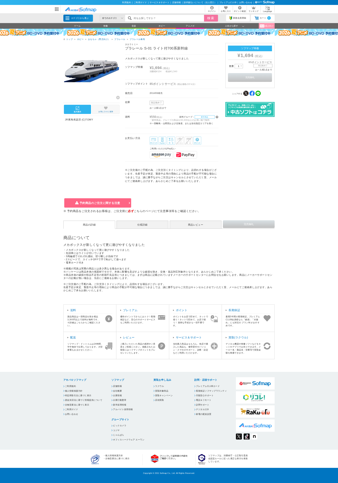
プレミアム (130, 310)
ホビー (162, 26)
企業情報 (117, 395)
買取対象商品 (161, 391)
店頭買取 (159, 400)
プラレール (119, 39)
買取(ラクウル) (238, 337)
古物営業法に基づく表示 (77, 405)
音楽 (134, 26)
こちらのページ (144, 211)
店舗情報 (176, 2)
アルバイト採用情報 (123, 409)
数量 (232, 66)
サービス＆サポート (159, 2)
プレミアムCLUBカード (208, 386)
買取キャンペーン (164, 395)
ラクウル (159, 386)
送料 (73, 310)
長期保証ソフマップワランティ (211, 391)
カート (265, 18)
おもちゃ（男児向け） (99, 39)
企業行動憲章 (119, 400)
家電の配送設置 (203, 414)
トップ (69, 39)
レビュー (129, 337)
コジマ (116, 430)
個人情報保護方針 (74, 391)
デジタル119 (202, 409)
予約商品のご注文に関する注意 (100, 202)
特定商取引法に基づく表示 (78, 395)
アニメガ (190, 26)
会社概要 (117, 391)
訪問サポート (202, 405)
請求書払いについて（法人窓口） (200, 2)
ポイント (181, 310)
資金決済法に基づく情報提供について (83, 400)
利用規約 (126, 2)
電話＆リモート (203, 400)
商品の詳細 (89, 224)
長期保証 (234, 310)
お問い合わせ (245, 2)
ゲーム (77, 26)
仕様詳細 (142, 224)
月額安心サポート (205, 395)
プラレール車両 (137, 39)
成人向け (267, 26)
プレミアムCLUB (227, 2)
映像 (106, 26)
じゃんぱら (118, 435)
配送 (73, 337)
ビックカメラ (119, 425)
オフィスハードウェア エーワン (128, 439)
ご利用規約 (70, 386)
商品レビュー (195, 224)
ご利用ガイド (140, 2)
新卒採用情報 (119, 405)
